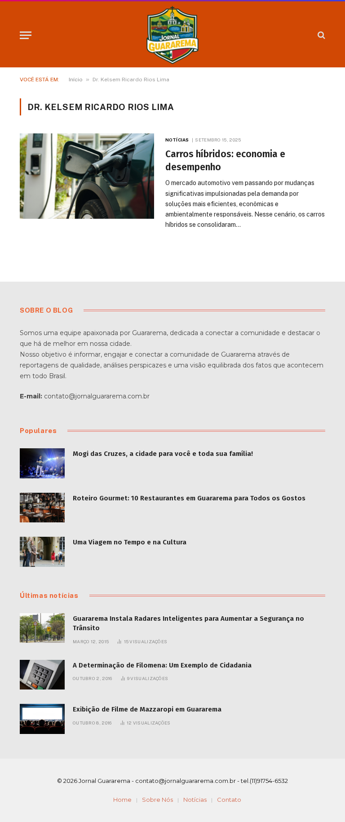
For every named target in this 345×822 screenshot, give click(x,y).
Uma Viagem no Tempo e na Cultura (129, 542)
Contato (229, 799)
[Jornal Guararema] (172, 35)
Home (122, 799)
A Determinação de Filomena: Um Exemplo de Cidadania (162, 665)
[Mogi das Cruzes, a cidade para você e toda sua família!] (42, 463)
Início (76, 79)
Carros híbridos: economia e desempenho (225, 160)
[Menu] (25, 35)
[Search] (320, 35)
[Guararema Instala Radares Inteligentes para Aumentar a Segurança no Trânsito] (42, 628)
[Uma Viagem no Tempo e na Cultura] (42, 552)
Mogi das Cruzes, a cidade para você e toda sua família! (163, 454)
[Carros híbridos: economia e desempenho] (87, 176)
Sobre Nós (157, 799)
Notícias (177, 139)
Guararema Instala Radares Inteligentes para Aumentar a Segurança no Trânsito (188, 623)
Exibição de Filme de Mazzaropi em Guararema (147, 709)
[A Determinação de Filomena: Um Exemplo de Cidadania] (42, 675)
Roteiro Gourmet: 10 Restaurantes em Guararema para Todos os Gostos (189, 498)
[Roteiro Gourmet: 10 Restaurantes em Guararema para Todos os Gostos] (42, 508)
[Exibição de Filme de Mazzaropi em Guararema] (42, 719)
